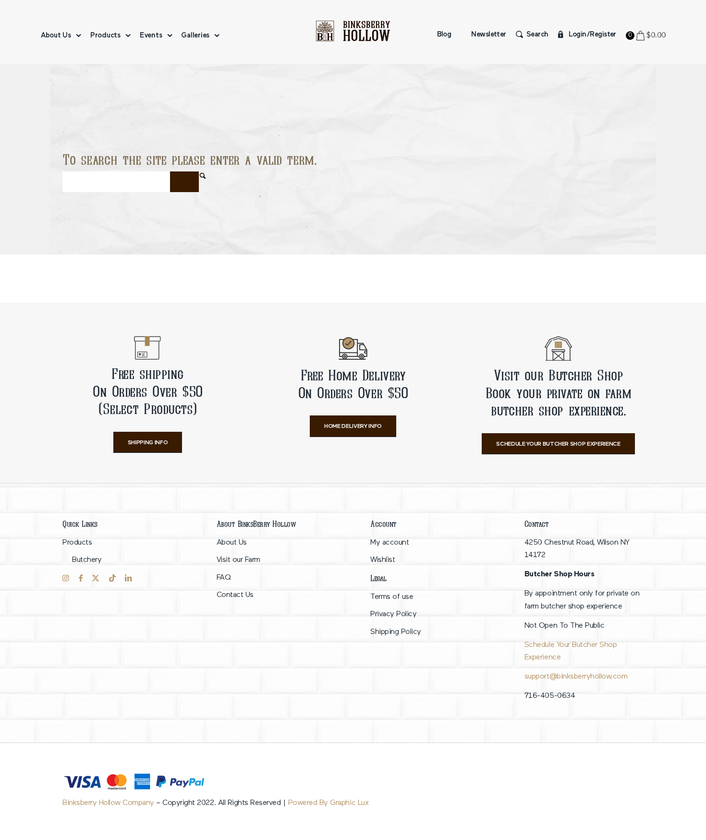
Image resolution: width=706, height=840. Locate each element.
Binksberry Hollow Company (108, 803)
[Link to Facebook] (81, 578)
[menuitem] (59, 35)
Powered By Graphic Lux (328, 803)
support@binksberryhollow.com (575, 677)
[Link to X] (95, 578)
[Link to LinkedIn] (128, 578)
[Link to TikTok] (112, 578)
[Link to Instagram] (65, 578)
